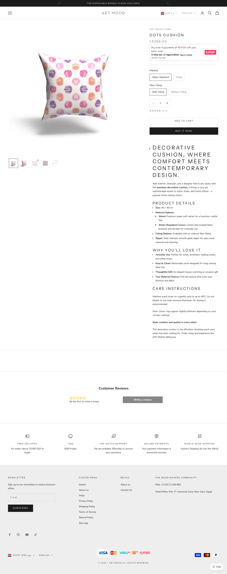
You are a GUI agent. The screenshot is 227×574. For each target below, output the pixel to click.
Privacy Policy (86, 501)
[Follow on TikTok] (35, 534)
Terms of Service (87, 512)
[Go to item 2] (24, 163)
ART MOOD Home (160, 29)
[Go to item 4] (45, 163)
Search (82, 484)
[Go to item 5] (56, 163)
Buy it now (183, 131)
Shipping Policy (87, 506)
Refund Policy (86, 517)
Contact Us (126, 490)
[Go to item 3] (34, 163)
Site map (83, 523)
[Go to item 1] (13, 163)
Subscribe (20, 508)
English (187, 13)
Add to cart (183, 120)
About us (84, 490)
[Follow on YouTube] (27, 534)
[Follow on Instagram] (18, 534)
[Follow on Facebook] (9, 534)
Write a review (143, 400)
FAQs (82, 495)
